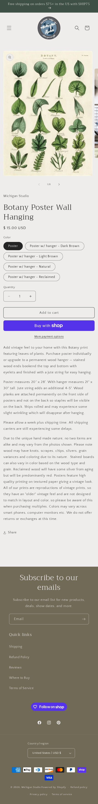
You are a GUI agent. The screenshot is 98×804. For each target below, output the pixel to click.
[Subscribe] (84, 619)
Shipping (15, 647)
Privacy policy (38, 794)
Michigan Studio (31, 787)
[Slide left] (39, 184)
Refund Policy (19, 657)
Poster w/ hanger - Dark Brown (55, 246)
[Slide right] (59, 184)
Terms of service (62, 794)
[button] (9, 28)
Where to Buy (19, 678)
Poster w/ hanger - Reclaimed (31, 277)
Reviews (15, 667)
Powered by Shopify (53, 787)
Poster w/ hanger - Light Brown (33, 256)
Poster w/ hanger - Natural (29, 267)
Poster (13, 246)
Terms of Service (21, 688)
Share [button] (12, 532)
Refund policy (79, 787)
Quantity (9, 287)
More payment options (49, 336)
